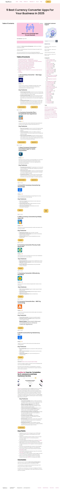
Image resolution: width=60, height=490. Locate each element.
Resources (31, 1)
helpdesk (54, 112)
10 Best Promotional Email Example (50, 52)
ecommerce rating (47, 112)
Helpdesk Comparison (50, 71)
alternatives (46, 107)
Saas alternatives (49, 93)
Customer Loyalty (49, 63)
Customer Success (49, 65)
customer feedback (51, 108)
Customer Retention (49, 64)
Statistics (48, 99)
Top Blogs (48, 100)
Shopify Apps (48, 96)
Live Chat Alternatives (50, 82)
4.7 (22, 341)
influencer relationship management (49, 113)
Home (17, 1)
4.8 (22, 225)
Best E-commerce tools (50, 61)
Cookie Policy (57, 487)
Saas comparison (49, 94)
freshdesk (52, 112)
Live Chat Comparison (50, 83)
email (49, 112)
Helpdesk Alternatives (50, 70)
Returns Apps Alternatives (50, 87)
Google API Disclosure (45, 487)
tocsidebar (46, 118)
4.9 (22, 194)
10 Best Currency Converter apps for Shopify (29, 361)
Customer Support (49, 66)
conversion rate (46, 108)
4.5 (22, 310)
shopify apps (55, 117)
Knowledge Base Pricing (50, 81)
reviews (50, 117)
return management (47, 117)
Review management (50, 90)
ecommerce (47, 110)
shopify (52, 117)
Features (25, 1)
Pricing (21, 1)
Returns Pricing (49, 89)
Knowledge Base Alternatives (51, 76)
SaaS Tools (48, 95)
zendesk (48, 118)
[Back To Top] (19, 109)
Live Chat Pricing (49, 84)
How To (47, 74)
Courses (47, 62)
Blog (41, 1)
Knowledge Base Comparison (51, 78)
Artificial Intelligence (49, 59)
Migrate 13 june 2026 (49, 86)
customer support (50, 109)
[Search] (56, 41)
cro (48, 108)
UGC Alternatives (49, 101)
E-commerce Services (50, 69)
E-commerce (48, 68)
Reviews (47, 92)
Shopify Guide (48, 98)
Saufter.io (21, 372)
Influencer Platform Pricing (51, 75)
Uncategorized (48, 102)
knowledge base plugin (53, 114)
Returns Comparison (49, 88)
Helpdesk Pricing (49, 72)
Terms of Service (52, 487)
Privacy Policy (39, 487)
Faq (37, 1)
